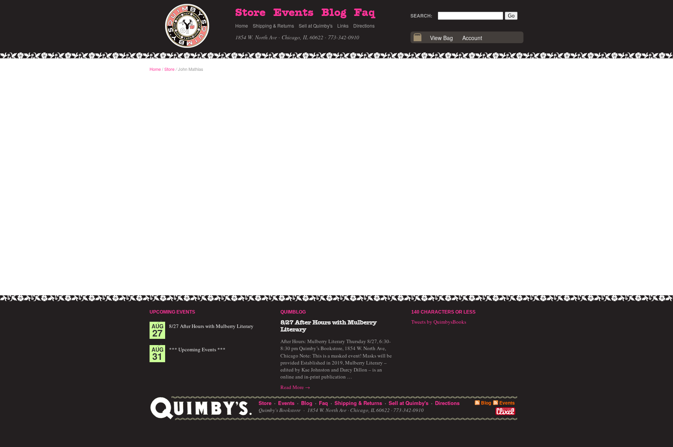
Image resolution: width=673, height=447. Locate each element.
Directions (364, 25)
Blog (333, 12)
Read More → (295, 387)
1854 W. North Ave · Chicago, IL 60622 (279, 37)
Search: (421, 15)
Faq (364, 12)
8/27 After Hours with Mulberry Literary (211, 326)
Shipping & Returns (273, 25)
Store (250, 12)
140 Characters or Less (443, 312)
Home (241, 25)
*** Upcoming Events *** (197, 349)
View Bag (441, 38)
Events (293, 12)
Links (343, 25)
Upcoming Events (172, 312)
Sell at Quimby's (316, 25)
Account (472, 38)
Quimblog (293, 312)
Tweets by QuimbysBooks (438, 321)
